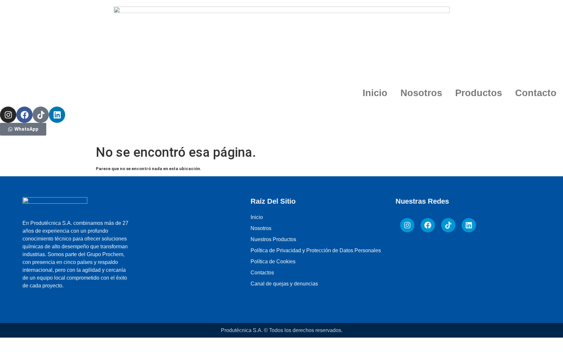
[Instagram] (8, 115)
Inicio (375, 93)
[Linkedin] (57, 115)
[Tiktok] (41, 115)
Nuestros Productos (273, 239)
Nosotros (421, 93)
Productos (478, 93)
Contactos (262, 272)
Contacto (535, 93)
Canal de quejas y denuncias (284, 283)
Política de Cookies (273, 261)
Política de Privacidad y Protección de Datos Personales (316, 250)
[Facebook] (24, 115)
